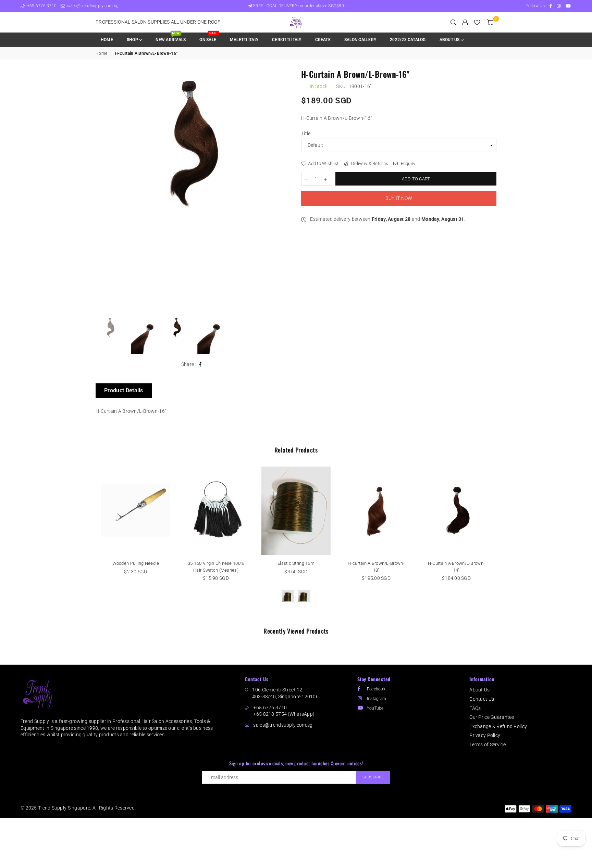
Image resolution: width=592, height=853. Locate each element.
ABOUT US (450, 39)
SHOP (133, 39)
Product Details (123, 390)
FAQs (475, 708)
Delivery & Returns (369, 163)
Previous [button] (102, 191)
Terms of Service (487, 744)
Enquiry (407, 163)
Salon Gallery (360, 39)
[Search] (453, 22)
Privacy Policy (484, 735)
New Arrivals (171, 37)
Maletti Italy (244, 39)
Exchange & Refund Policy (498, 726)
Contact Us (481, 699)
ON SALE (208, 37)
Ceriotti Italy (286, 39)
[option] (193, 146)
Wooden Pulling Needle (135, 563)
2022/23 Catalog (408, 39)
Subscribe (373, 777)
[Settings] (465, 22)
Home (107, 39)
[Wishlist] (477, 22)
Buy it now (398, 198)
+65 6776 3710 (41, 5)
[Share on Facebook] (200, 364)
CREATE (323, 39)
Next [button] (285, 191)
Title (305, 133)
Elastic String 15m (296, 563)
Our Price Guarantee (491, 717)
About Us (479, 689)
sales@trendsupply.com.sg (92, 5)
